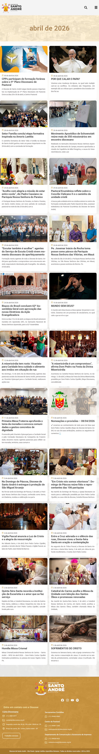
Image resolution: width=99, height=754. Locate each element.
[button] (96, 8)
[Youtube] (72, 700)
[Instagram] (67, 700)
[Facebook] (62, 700)
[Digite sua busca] (86, 8)
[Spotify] (77, 700)
